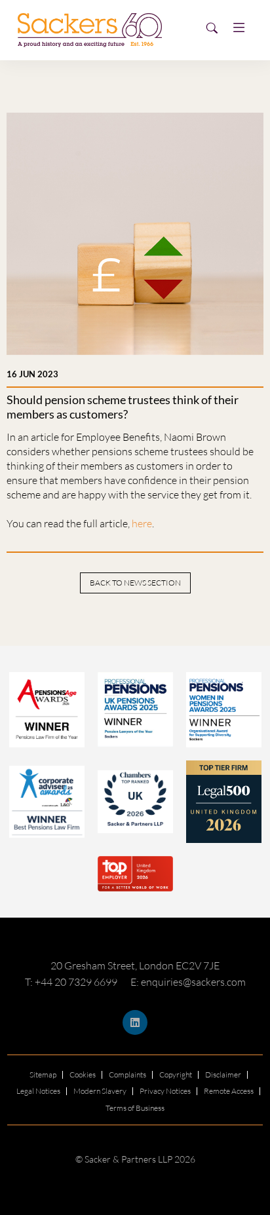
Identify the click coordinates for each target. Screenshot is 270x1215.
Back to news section (135, 583)
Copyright (175, 1074)
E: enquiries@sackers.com (188, 981)
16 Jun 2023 (32, 374)
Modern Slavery (99, 1091)
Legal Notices (38, 1091)
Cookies (82, 1074)
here (142, 523)
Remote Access (229, 1091)
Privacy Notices (165, 1091)
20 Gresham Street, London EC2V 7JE (135, 965)
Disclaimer (223, 1074)
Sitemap (42, 1074)
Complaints (127, 1074)
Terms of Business (135, 1108)
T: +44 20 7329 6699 (71, 981)
